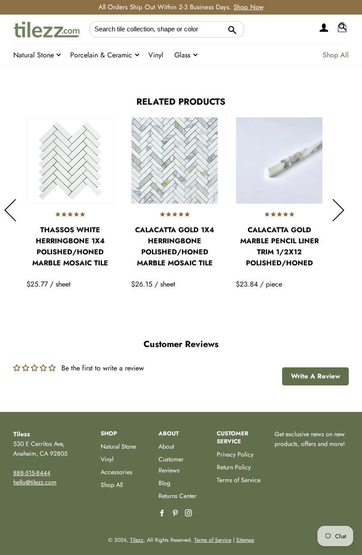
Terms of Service (238, 480)
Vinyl (155, 55)
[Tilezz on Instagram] (189, 513)
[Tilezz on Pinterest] (176, 513)
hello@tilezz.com (35, 482)
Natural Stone (34, 55)
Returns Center (177, 495)
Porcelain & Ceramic (102, 55)
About (166, 446)
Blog (164, 483)
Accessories (116, 472)
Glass (183, 55)
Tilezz (136, 540)
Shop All (336, 55)
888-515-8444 (31, 472)
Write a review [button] (315, 376)
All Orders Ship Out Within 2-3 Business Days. (181, 7)
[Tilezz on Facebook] (162, 513)
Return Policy (234, 467)
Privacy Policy (235, 454)
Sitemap (245, 540)
